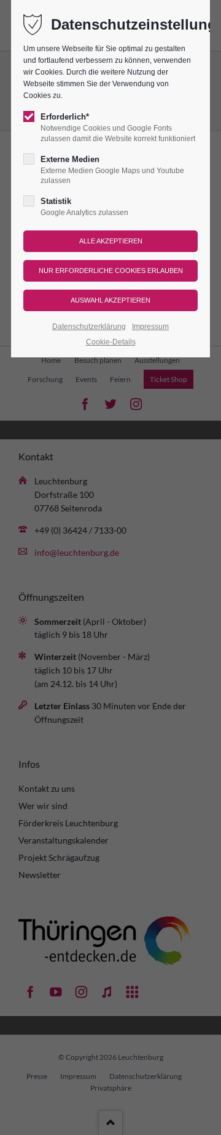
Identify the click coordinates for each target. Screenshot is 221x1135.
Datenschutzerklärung (89, 326)
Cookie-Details (111, 342)
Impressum (150, 326)
